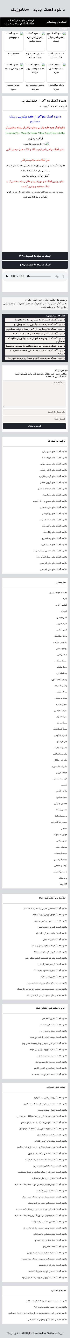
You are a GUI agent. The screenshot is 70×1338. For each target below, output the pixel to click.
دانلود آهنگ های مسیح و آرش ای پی (50, 501)
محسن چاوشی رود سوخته (35, 87)
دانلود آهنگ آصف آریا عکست (53, 1025)
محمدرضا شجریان (59, 822)
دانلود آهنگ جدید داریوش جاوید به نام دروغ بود (44, 1278)
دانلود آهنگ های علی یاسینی (53, 507)
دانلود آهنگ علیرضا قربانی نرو (53, 1265)
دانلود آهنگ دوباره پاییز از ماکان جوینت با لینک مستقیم (41, 1184)
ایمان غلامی (61, 630)
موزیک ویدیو (61, 847)
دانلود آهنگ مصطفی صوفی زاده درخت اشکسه (45, 908)
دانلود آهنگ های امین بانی (54, 452)
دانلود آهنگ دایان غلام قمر (54, 1019)
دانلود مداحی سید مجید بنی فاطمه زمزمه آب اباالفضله (42, 989)
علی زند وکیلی (60, 748)
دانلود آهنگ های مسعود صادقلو (52, 489)
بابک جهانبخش (60, 636)
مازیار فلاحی (61, 791)
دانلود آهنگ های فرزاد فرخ (54, 458)
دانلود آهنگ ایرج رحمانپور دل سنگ (50, 970)
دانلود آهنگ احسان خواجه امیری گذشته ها (47, 1271)
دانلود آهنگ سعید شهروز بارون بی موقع (48, 1050)
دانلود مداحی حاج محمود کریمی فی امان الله (47, 995)
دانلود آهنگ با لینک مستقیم (55, 303)
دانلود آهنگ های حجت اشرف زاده (51, 557)
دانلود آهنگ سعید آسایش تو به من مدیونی (47, 1253)
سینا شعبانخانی (60, 729)
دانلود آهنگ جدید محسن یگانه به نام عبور (47, 1153)
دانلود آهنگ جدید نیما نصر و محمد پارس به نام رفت (36, 358)
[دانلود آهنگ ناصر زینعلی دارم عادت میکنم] (35, 41)
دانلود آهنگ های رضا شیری (54, 538)
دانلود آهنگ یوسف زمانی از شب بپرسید (48, 1037)
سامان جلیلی (61, 698)
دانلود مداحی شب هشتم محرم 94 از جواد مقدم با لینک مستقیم (37, 1313)
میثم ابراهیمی (60, 859)
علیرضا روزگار (60, 760)
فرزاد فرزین (61, 773)
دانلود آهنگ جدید (57, 127)
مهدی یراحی (61, 841)
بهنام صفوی (61, 648)
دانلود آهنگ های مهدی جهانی (53, 464)
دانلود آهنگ (53, 116)
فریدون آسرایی (59, 779)
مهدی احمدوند (60, 835)
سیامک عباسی (60, 711)
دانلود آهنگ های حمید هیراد (53, 545)
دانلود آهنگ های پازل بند (55, 532)
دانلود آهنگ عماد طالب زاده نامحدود (50, 1240)
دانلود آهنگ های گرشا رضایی (53, 470)
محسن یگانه (61, 810)
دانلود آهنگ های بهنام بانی (54, 514)
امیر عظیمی (62, 617)
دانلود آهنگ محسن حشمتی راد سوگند (49, 1222)
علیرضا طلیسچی (59, 766)
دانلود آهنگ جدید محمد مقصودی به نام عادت (46, 1160)
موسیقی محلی (60, 853)
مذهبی (64, 828)
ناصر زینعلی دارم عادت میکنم (35, 56)
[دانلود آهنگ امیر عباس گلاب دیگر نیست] (56, 41)
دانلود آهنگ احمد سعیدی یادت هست (49, 1074)
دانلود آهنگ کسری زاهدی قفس (52, 927)
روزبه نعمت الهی (59, 679)
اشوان (64, 599)
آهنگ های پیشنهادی (56, 22)
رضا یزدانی (61, 673)
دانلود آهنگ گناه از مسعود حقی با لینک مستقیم (39, 333)
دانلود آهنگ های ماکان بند (54, 526)
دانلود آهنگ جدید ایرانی (13, 303)
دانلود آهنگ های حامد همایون (53, 520)
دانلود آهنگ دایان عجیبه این (54, 977)
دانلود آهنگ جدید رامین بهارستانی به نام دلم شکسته (35, 346)
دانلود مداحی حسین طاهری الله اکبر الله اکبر (46, 1301)
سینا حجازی (61, 717)
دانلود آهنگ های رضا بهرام (54, 495)
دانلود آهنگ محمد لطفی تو (55, 1247)
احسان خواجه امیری (58, 593)
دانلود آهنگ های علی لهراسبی (53, 563)
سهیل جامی (61, 704)
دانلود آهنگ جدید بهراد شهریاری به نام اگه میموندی (43, 1129)
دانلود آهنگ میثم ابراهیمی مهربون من (49, 946)
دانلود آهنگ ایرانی (35, 300)
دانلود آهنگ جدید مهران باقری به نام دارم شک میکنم (42, 1147)
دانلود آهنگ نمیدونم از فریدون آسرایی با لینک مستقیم (41, 1216)
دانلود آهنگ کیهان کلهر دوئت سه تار (50, 952)
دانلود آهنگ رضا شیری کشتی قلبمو (50, 1068)
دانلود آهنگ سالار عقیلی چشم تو (51, 1191)
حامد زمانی (62, 655)
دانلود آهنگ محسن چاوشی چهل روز (50, 921)
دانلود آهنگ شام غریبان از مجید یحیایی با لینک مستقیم (41, 1209)
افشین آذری (61, 605)
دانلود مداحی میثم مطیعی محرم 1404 (49, 1307)
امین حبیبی (61, 624)
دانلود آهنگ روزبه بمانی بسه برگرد (50, 1098)
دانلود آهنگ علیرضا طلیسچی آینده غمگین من (46, 958)
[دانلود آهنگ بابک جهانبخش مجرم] (56, 72)
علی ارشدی (62, 742)
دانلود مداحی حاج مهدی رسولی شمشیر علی (47, 983)
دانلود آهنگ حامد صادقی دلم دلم (51, 933)
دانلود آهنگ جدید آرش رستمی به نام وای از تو (45, 1228)
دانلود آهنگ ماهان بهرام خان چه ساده (49, 1178)
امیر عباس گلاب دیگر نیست (56, 56)
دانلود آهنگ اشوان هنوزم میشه (52, 1110)
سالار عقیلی (61, 692)
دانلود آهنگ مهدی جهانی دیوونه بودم (49, 915)
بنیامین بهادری (60, 642)
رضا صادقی (61, 667)
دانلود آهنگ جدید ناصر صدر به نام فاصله (47, 1203)
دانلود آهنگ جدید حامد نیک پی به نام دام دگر (39, 320)
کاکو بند (63, 884)
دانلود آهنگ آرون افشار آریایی (52, 964)
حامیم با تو (13, 54)
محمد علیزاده (61, 816)
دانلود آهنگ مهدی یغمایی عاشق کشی (50, 1234)
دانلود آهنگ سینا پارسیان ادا (53, 1031)
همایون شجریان (60, 872)
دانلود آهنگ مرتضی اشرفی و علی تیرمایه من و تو (44, 1043)
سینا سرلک (62, 723)
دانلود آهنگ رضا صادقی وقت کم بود (49, 1166)
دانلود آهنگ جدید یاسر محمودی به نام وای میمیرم (44, 1259)
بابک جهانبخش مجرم (56, 87)
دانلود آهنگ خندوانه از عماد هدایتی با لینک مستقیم (42, 1172)
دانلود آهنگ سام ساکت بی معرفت (51, 1062)
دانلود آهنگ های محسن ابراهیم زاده (50, 551)
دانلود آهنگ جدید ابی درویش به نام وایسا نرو (45, 1104)
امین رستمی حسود (13, 87)
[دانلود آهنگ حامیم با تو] (13, 41)
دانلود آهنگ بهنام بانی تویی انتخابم (50, 1141)
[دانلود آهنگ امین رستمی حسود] (13, 72)
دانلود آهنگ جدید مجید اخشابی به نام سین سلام (44, 1197)
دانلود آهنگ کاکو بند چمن (55, 939)
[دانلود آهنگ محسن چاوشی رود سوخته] (35, 72)
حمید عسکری (61, 661)
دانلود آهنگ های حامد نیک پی (53, 307)
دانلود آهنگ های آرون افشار (53, 483)
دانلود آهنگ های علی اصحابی (53, 569)
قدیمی (64, 785)
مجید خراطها (61, 797)
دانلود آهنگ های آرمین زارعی (53, 476)
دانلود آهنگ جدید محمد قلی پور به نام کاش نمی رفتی (42, 1116)
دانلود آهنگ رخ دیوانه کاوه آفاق (52, 1135)
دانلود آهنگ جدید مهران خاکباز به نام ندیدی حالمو (44, 1122)
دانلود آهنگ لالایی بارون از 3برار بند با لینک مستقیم (35, 329)
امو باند (63, 611)
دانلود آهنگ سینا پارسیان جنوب (52, 1056)
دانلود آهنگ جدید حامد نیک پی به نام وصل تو (39, 324)
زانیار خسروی (60, 686)
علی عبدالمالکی (60, 754)
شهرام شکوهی (60, 735)
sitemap (63, 29)
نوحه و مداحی (60, 866)
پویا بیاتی (63, 878)
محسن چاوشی (60, 804)
